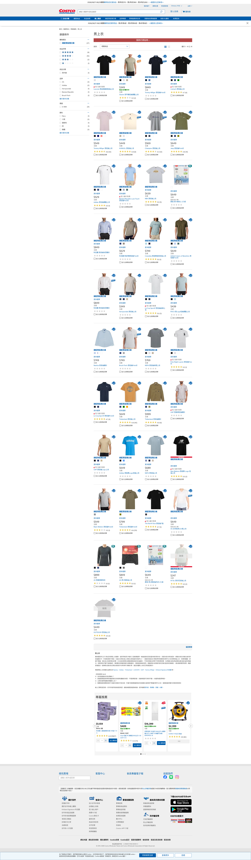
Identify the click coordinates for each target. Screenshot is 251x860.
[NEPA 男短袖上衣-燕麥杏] (153, 460)
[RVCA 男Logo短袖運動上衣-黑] (172, 299)
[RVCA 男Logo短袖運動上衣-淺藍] (175, 299)
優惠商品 (77, 18)
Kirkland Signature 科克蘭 (163, 670)
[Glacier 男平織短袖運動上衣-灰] (124, 80)
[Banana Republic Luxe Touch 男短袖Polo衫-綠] (127, 190)
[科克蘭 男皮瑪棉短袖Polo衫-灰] (124, 243)
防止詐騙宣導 (146, 788)
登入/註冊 (174, 11)
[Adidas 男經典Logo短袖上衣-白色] (127, 460)
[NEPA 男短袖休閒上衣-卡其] (153, 353)
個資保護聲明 (136, 840)
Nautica (115, 670)
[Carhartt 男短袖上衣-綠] (178, 80)
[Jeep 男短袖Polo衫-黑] (172, 136)
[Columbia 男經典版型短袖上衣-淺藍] (146, 243)
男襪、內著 (159, 687)
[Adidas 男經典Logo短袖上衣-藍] (124, 460)
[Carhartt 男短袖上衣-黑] (172, 80)
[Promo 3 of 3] (145, 754)
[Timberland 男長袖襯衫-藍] (146, 407)
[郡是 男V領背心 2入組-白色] (172, 187)
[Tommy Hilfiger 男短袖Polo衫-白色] (153, 80)
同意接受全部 (147, 855)
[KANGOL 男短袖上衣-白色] (127, 136)
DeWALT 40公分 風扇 (175, 734)
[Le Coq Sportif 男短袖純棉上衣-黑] (146, 299)
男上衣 (80, 29)
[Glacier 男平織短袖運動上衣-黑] (120, 80)
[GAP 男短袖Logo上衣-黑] (95, 460)
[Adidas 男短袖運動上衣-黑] (95, 190)
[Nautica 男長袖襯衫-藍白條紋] (98, 353)
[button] (162, 12)
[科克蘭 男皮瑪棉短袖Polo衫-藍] (120, 243)
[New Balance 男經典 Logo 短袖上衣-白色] (172, 462)
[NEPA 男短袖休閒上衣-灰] (149, 353)
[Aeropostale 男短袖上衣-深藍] (124, 299)
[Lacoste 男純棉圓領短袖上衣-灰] (95, 80)
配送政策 (167, 840)
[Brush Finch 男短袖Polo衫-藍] (120, 353)
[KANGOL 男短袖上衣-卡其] (120, 136)
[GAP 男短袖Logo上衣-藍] (98, 460)
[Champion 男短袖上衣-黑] (146, 136)
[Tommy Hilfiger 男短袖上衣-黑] (95, 136)
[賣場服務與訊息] (140, 18)
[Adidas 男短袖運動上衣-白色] (101, 190)
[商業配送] (179, 18)
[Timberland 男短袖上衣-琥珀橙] (127, 407)
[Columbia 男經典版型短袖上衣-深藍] (149, 243)
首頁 (60, 29)
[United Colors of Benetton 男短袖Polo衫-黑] (172, 243)
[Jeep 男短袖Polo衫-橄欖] (178, 136)
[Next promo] (191, 726)
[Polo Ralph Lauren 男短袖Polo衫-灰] (175, 353)
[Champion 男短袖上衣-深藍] (149, 136)
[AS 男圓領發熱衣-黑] (95, 568)
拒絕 (183, 855)
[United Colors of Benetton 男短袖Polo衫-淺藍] (175, 243)
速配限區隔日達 (110, 18)
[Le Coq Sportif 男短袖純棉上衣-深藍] (149, 299)
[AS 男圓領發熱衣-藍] (98, 568)
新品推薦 (87, 18)
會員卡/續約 (164, 18)
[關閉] (247, 23)
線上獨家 (98, 18)
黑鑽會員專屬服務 (150, 18)
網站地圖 (83, 840)
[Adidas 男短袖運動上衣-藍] (98, 190)
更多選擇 (97, 84)
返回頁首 (189, 647)
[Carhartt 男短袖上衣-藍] (175, 80)
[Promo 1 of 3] (141, 754)
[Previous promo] (95, 726)
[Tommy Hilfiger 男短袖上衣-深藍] (98, 136)
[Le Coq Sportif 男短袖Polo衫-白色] (101, 407)
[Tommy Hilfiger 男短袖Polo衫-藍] (149, 80)
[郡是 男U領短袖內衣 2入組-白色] (146, 568)
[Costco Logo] (67, 11)
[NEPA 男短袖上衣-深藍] (149, 460)
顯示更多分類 (64, 99)
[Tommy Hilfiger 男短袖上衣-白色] (105, 136)
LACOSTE (137, 670)
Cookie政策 (114, 840)
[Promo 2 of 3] (143, 754)
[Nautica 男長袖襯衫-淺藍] (95, 353)
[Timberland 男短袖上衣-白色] (130, 407)
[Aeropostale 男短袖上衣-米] (127, 299)
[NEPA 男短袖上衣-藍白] (146, 460)
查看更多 (165, 855)
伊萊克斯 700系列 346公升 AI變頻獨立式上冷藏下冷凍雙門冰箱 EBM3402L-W (155, 733)
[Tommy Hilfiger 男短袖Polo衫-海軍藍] (146, 80)
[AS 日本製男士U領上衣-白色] (172, 514)
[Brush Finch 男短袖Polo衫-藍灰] (124, 353)
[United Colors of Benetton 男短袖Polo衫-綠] (178, 243)
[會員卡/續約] (169, 18)
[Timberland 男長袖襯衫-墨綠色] (149, 407)
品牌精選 (123, 18)
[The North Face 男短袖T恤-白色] (149, 514)
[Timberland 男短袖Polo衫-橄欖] (120, 514)
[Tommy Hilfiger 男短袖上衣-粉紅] (101, 136)
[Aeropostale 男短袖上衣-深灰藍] (120, 299)
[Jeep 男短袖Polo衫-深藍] (175, 136)
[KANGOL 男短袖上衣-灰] (124, 136)
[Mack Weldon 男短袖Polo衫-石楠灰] (95, 514)
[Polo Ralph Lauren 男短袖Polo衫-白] (178, 353)
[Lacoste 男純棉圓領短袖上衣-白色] (98, 80)
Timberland (128, 670)
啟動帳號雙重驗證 (181, 788)
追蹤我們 (168, 773)
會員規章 (146, 840)
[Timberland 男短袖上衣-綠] (124, 407)
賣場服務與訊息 (134, 18)
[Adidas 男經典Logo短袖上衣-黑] (120, 460)
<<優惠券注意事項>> (156, 2)
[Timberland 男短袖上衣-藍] (120, 407)
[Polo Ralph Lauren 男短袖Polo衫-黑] (172, 353)
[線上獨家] (101, 18)
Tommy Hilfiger (149, 670)
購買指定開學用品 (110, 23)
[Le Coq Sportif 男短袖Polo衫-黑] (95, 407)
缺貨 (179, 741)
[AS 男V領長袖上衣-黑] (120, 568)
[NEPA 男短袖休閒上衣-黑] (146, 353)
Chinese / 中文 (175, 6)
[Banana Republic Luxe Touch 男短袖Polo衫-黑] (120, 190)
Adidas (121, 670)
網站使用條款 (94, 840)
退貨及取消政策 (156, 840)
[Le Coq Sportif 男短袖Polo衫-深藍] (98, 407)
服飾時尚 (66, 29)
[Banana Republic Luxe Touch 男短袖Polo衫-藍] (124, 190)
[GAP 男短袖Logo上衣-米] (101, 460)
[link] (104, 75)
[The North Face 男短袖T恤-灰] (146, 514)
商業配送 (176, 18)
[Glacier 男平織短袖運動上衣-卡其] (127, 80)
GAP (142, 670)
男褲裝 (152, 687)
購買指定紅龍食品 (110, 2)
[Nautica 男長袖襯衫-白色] (101, 353)
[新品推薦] (90, 18)
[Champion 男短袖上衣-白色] (153, 136)
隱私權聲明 (104, 840)
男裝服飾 (73, 29)
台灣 (189, 6)
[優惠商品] (80, 18)
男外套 (147, 687)
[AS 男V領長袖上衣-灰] (124, 568)
